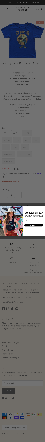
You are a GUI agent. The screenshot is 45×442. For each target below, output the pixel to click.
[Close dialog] (44, 207)
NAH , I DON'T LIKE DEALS (34, 228)
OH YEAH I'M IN (34, 225)
